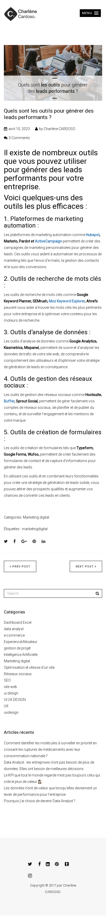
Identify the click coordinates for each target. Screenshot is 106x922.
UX (6, 706)
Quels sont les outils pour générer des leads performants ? (49, 114)
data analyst (14, 629)
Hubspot (93, 235)
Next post (85, 566)
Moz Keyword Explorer (67, 301)
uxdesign (11, 712)
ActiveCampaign (48, 241)
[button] (90, 13)
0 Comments (19, 138)
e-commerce (14, 635)
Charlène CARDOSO (59, 129)
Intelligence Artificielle (21, 655)
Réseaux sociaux (18, 674)
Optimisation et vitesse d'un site (29, 667)
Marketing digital (36, 517)
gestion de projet (17, 648)
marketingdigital (35, 529)
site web (10, 687)
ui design (11, 693)
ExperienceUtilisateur (20, 642)
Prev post (21, 566)
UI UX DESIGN (15, 700)
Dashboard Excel (17, 622)
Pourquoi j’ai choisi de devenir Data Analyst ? (39, 801)
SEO (7, 680)
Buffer (9, 401)
